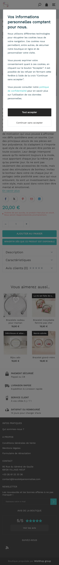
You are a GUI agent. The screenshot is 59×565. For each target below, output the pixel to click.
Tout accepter (29, 112)
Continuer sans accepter (29, 123)
